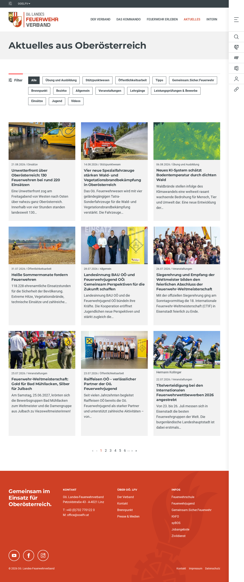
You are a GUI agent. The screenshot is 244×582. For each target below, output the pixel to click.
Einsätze (37, 101)
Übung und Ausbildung (61, 80)
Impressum (195, 568)
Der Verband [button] (100, 19)
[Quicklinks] (236, 89)
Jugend (57, 101)
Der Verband (125, 497)
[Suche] (236, 37)
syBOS (176, 523)
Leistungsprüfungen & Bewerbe (175, 91)
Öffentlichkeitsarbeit (132, 80)
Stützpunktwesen (97, 80)
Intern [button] (211, 19)
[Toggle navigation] (236, 19)
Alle (34, 80)
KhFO (175, 516)
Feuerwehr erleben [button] (162, 19)
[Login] (236, 79)
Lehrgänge (137, 91)
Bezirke (61, 91)
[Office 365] (236, 68)
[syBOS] (236, 58)
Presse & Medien (128, 516)
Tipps (159, 80)
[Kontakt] (236, 47)
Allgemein (83, 91)
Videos (75, 101)
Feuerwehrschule (183, 497)
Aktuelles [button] (192, 19)
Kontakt (122, 503)
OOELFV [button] (23, 3)
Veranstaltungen (110, 91)
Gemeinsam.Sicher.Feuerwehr (193, 80)
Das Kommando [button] (128, 19)
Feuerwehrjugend (183, 503)
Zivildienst (178, 536)
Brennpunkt (39, 91)
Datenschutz (212, 568)
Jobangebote (180, 529)
